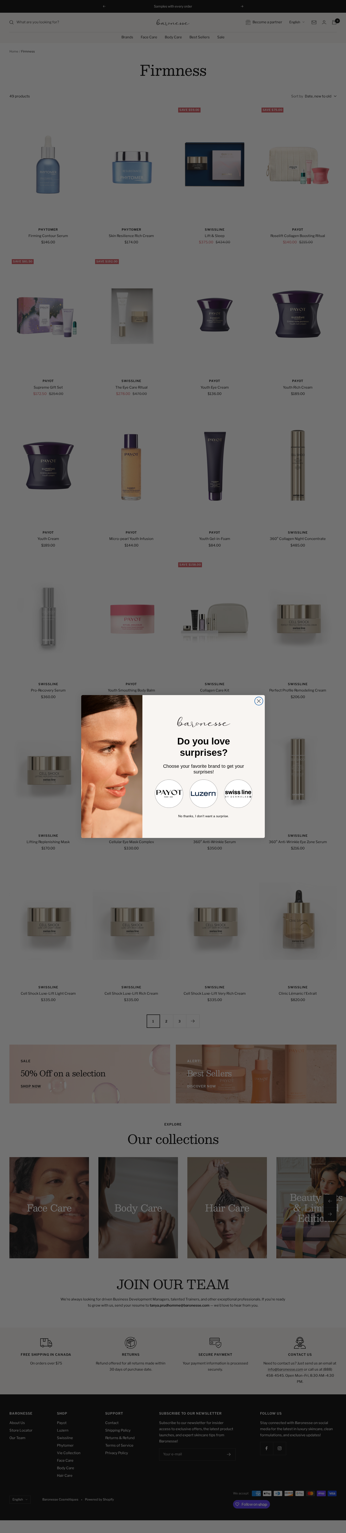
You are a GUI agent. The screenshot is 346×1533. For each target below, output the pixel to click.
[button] (169, 794)
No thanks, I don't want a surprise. (203, 816)
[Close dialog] (259, 701)
